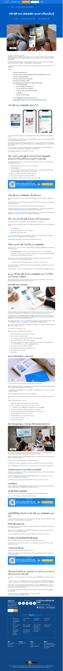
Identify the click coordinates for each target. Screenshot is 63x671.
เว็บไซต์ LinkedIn (17, 251)
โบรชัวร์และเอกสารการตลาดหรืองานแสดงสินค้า (26, 90)
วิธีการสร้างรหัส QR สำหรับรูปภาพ (16, 626)
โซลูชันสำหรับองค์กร (34, 646)
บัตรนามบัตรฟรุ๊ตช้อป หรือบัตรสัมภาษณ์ (24, 86)
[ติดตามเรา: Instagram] (27, 603)
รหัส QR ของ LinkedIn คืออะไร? (20, 72)
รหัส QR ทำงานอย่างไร (16, 151)
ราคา (31, 647)
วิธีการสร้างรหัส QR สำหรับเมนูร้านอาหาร (26, 631)
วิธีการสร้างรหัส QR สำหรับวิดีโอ (26, 625)
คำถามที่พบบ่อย (11, 643)
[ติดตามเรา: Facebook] (30, 603)
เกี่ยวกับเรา (32, 643)
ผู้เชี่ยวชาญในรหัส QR (22, 321)
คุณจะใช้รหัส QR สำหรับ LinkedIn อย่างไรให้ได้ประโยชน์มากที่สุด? (27, 83)
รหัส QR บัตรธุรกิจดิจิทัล (36, 619)
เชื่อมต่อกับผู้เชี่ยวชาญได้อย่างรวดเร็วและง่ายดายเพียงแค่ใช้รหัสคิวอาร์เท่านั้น (30, 100)
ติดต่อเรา (10, 644)
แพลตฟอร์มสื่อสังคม (17, 212)
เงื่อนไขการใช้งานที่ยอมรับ (49, 644)
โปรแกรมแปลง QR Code (37, 630)
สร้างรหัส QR (26, 2)
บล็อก (12, 7)
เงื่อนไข (45, 641)
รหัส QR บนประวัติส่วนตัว (45, 312)
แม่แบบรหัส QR (32, 344)
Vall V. (17, 18)
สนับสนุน (21, 641)
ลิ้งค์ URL (25, 407)
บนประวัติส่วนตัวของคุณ (21, 84)
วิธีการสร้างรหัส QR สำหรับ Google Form (37, 626)
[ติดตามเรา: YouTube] (23, 603)
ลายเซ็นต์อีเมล (19, 92)
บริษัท (31, 641)
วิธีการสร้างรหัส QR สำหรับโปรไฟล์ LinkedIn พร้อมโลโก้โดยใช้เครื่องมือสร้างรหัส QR (31, 74)
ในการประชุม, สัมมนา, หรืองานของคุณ (24, 88)
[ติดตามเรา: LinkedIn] (19, 603)
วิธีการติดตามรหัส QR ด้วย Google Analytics (16, 632)
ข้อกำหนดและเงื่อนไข (48, 643)
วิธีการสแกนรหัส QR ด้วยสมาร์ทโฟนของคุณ (23, 78)
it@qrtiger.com (22, 643)
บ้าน (8, 7)
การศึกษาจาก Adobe (12, 383)
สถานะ (31, 644)
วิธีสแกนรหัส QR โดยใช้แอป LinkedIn (21, 80)
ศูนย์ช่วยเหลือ (11, 646)
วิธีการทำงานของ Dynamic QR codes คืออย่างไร (16, 621)
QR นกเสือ (15, 168)
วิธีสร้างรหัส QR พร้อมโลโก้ (47, 625)
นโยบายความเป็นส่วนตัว (49, 646)
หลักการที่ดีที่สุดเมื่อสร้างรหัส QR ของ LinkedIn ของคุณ (25, 98)
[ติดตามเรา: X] (34, 603)
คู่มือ (9, 641)
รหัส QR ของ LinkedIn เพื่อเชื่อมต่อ (20, 76)
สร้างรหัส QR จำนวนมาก (47, 619)
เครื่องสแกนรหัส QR (12, 236)
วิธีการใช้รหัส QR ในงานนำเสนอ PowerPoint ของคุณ (29, 465)
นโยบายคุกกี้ (46, 647)
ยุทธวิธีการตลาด (13, 531)
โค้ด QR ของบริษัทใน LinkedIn (23, 94)
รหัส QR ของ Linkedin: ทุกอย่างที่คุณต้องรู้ (24, 7)
